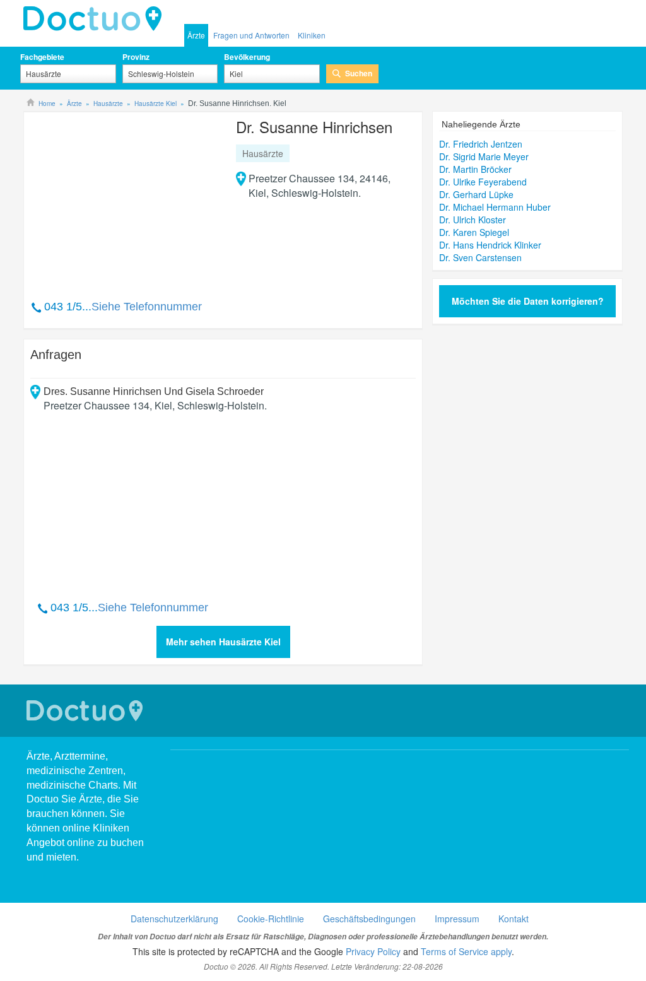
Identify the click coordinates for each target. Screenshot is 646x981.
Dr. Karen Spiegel (474, 232)
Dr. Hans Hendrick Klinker (490, 244)
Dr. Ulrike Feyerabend (483, 181)
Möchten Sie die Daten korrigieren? (528, 301)
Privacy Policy (373, 951)
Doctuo (95, 19)
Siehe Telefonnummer (146, 306)
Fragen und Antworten (251, 35)
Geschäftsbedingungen (369, 918)
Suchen (358, 73)
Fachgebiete (42, 57)
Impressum (457, 918)
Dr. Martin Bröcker (475, 169)
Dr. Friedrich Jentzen (480, 144)
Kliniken (312, 35)
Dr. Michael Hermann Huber (495, 207)
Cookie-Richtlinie (270, 918)
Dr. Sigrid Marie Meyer (484, 156)
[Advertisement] (126, 199)
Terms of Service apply (466, 951)
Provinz (136, 57)
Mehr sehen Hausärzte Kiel (223, 641)
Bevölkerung (247, 57)
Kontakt (513, 918)
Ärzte (196, 35)
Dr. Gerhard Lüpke (476, 194)
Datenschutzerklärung (174, 918)
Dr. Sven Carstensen (480, 257)
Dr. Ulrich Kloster (472, 219)
